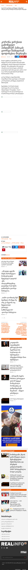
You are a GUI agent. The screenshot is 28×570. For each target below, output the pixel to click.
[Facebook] (16, 57)
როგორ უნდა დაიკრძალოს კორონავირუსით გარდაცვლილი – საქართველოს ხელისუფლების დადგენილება (5, 328)
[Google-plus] (20, 57)
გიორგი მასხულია (5, 242)
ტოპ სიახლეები (6, 338)
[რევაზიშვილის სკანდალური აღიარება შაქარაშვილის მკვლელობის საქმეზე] (5, 484)
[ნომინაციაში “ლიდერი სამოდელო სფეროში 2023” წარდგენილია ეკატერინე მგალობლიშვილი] (5, 476)
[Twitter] (18, 57)
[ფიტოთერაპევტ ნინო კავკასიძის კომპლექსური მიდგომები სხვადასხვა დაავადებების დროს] (5, 367)
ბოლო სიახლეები (6, 489)
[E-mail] (23, 57)
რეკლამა (24, 569)
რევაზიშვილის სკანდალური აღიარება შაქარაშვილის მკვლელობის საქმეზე (17, 484)
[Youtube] (7, 548)
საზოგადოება (4, 238)
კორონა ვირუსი (15, 242)
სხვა (10, 238)
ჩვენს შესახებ (17, 569)
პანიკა (22, 242)
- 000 (6, 266)
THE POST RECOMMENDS (9, 258)
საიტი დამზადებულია (18, 562)
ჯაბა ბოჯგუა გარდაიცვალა (17, 398)
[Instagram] (4, 548)
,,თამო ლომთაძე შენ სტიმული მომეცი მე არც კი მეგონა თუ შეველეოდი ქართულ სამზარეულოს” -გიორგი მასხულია (9, 305)
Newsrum (4, 56)
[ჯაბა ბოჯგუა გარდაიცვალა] (5, 400)
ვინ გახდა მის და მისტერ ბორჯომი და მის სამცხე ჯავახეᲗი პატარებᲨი (7, 263)
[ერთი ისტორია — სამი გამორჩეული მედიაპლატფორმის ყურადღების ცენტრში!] (5, 502)
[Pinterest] (25, 57)
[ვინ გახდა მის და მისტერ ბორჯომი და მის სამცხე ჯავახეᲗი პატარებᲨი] (23, 263)
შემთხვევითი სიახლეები (8, 451)
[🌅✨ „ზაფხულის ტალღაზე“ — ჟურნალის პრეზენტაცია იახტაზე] (5, 510)
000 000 (8, 56)
